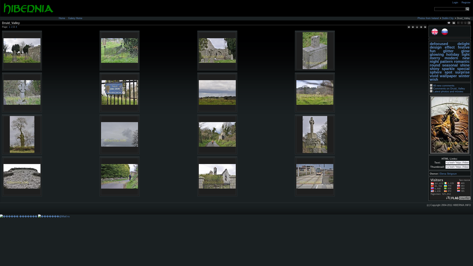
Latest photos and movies (448, 91)
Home (62, 18)
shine (465, 65)
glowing (437, 54)
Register (466, 2)
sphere (436, 72)
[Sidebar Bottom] (465, 22)
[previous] (412, 27)
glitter (448, 51)
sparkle (448, 69)
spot (448, 72)
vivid (434, 76)
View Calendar (454, 22)
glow (465, 51)
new (466, 58)
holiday (452, 54)
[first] (408, 27)
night (434, 61)
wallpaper (448, 76)
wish (434, 79)
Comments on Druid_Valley (449, 88)
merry (435, 58)
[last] (425, 27)
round (435, 65)
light (466, 54)
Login (455, 2)
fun (432, 51)
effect (450, 47)
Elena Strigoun (448, 173)
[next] (421, 27)
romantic (462, 61)
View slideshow (449, 22)
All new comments (443, 85)
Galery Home (75, 18)
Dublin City (448, 18)
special (463, 69)
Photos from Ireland (428, 18)
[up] (416, 27)
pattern (446, 61)
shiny (434, 69)
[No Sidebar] (462, 22)
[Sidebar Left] (458, 22)
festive (464, 47)
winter (464, 76)
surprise (462, 72)
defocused (439, 44)
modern (451, 58)
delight (463, 44)
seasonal (450, 65)
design (436, 47)
